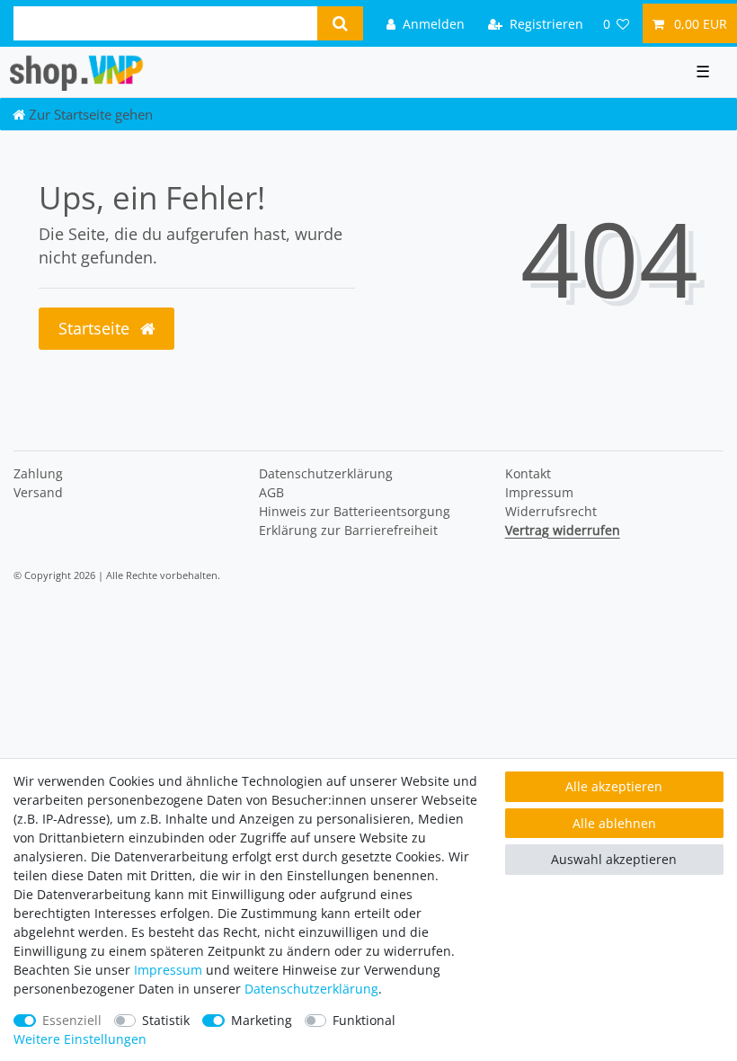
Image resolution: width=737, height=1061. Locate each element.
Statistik (166, 1020)
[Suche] (340, 23)
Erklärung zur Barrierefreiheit (348, 530)
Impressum (539, 492)
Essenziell (72, 1020)
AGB (271, 492)
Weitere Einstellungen (80, 1039)
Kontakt (528, 473)
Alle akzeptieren (613, 786)
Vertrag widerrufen (562, 530)
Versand (38, 492)
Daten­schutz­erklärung (326, 473)
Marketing (261, 1020)
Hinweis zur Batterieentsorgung (354, 511)
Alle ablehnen (614, 823)
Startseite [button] (96, 328)
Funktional (364, 1020)
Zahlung (38, 473)
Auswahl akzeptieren (614, 859)
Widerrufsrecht (551, 511)
